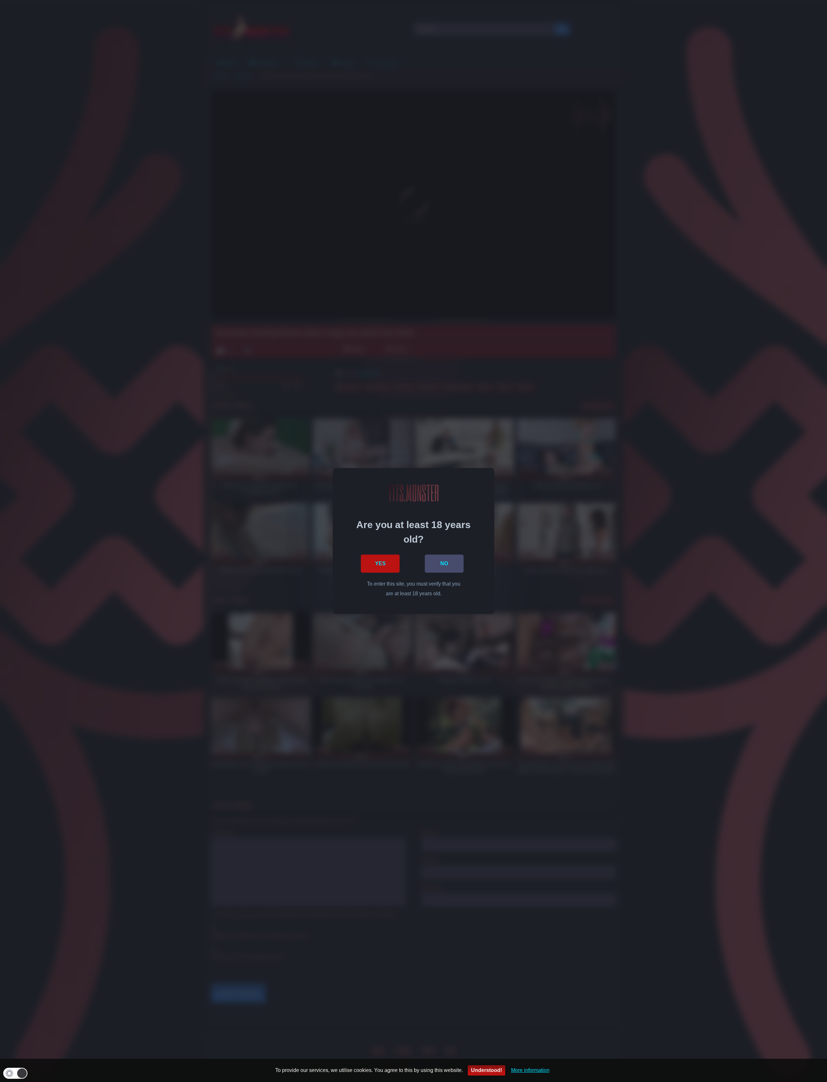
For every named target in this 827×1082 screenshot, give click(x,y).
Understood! (486, 1070)
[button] (15, 1073)
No (444, 563)
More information (530, 1070)
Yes (380, 563)
